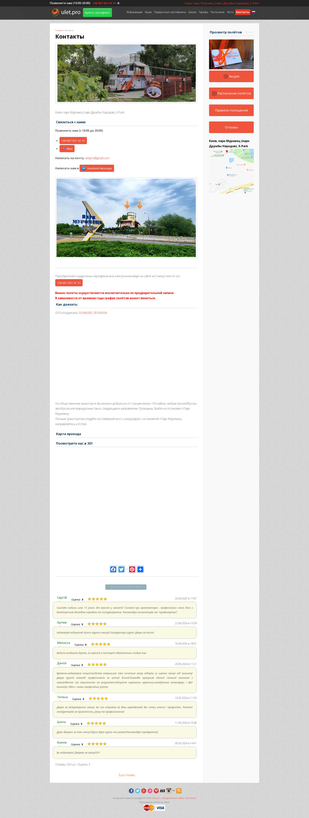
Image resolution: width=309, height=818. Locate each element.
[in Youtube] (156, 791)
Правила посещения (231, 110)
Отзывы (231, 127)
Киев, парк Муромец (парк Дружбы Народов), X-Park (222, 3)
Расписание (218, 12)
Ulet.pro (156, 798)
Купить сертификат (97, 12)
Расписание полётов (234, 93)
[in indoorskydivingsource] (162, 791)
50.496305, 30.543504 (93, 313)
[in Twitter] (137, 791)
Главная (59, 30)
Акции (148, 12)
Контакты (242, 12)
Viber (69, 148)
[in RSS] (179, 791)
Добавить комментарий (126, 587)
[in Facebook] (131, 791)
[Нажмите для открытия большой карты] (231, 192)
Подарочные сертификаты (170, 12)
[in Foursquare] (150, 791)
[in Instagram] (168, 791)
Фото (230, 12)
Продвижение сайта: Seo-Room (179, 798)
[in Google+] (143, 791)
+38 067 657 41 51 (104, 3)
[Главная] (66, 12)
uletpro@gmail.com (97, 158)
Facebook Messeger (99, 168)
